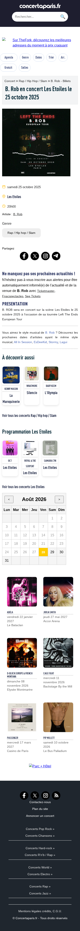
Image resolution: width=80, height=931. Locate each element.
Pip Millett (49, 737)
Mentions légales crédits (34, 911)
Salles (24, 67)
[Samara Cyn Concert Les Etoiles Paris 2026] (50, 448)
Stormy (53, 342)
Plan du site (40, 809)
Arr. (63, 57)
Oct (10, 460)
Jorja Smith (49, 612)
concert (10, 81)
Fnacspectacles (12, 296)
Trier (51, 57)
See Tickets (33, 296)
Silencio (32, 392)
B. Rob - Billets (61, 81)
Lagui (63, 342)
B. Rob (17, 214)
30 (61, 552)
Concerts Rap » (40, 886)
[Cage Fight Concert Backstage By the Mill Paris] (58, 653)
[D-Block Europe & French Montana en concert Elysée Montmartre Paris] (22, 653)
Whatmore (31, 385)
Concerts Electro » (40, 874)
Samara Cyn (50, 460)
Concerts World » (40, 867)
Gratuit (8, 67)
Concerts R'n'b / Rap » (40, 855)
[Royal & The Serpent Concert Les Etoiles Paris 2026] (30, 448)
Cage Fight (48, 673)
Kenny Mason (11, 388)
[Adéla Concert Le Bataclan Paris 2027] (22, 592)
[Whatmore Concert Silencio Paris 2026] (32, 374)
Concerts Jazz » (40, 893)
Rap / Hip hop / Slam (33, 81)
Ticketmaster (45, 291)
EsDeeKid (40, 342)
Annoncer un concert (40, 815)
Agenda (8, 57)
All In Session (23, 342)
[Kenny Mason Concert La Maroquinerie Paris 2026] (11, 375)
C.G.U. (57, 911)
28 (43, 552)
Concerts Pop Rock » (40, 829)
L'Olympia (51, 392)
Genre (25, 57)
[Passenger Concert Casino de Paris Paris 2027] (22, 717)
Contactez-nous (40, 802)
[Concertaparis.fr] (40, 7)
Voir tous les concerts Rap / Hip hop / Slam (29, 415)
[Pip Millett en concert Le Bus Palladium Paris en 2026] (58, 717)
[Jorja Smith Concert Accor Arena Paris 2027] (58, 592)
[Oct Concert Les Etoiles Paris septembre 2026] (10, 448)
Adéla (10, 612)
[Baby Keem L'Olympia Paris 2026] (51, 374)
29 (52, 552)
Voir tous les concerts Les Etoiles (23, 487)
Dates (38, 57)
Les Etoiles (14, 196)
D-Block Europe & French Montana (19, 675)
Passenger (12, 737)
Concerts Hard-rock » (40, 848)
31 (7, 560)
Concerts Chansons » (40, 835)
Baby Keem (51, 385)
